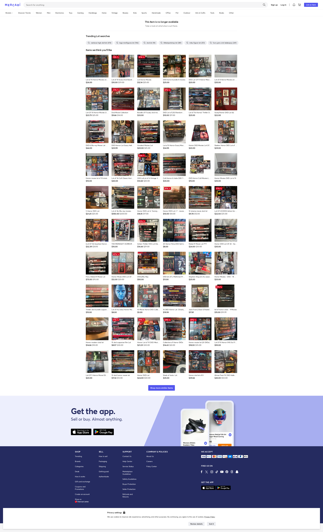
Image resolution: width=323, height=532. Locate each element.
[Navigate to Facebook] (201, 471)
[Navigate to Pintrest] (226, 471)
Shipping (102, 466)
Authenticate (104, 476)
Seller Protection (129, 489)
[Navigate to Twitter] (206, 471)
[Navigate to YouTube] (221, 471)
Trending (78, 456)
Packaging (103, 461)
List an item (311, 5)
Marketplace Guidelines (127, 472)
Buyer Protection (129, 484)
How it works (80, 476)
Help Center (127, 461)
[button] (294, 4)
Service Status (128, 466)
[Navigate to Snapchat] (236, 471)
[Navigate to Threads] (231, 471)
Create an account (82, 494)
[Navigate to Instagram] (211, 471)
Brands (77, 461)
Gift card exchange (82, 481)
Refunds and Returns (128, 495)
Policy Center (151, 466)
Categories (79, 466)
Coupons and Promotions (80, 487)
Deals (77, 471)
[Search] (264, 4)
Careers (149, 461)
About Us (150, 456)
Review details (196, 524)
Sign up (274, 4)
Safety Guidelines (129, 479)
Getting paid (104, 471)
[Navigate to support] (203, 456)
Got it (211, 524)
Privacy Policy (209, 517)
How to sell (103, 456)
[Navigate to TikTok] (216, 471)
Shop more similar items (161, 387)
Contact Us (127, 456)
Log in (283, 4)
